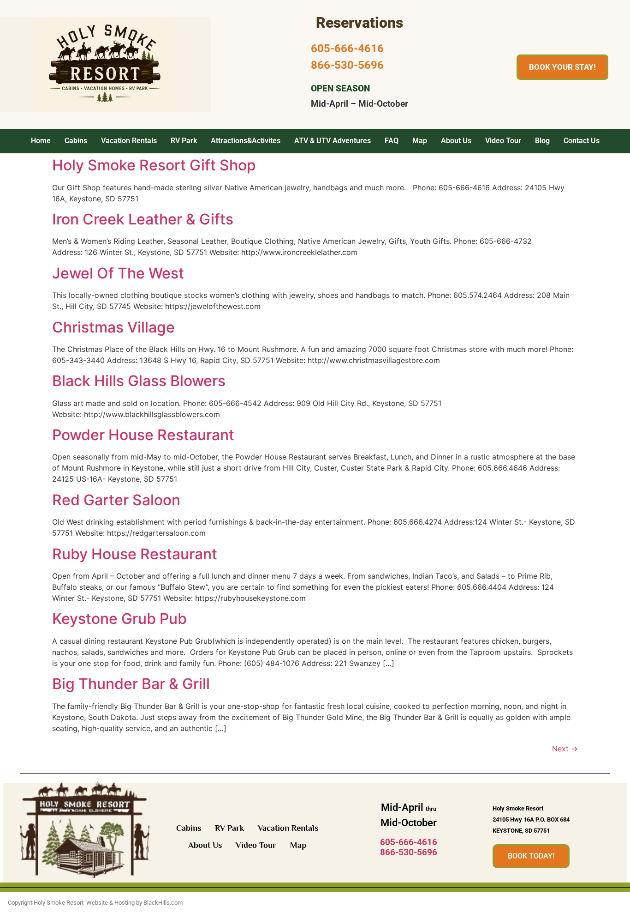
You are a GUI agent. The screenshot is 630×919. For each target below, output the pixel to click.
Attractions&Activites (245, 140)
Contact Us (582, 140)
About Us (456, 140)
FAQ (391, 140)
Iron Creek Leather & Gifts (142, 219)
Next (565, 748)
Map (419, 140)
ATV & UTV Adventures (332, 140)
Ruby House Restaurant (134, 554)
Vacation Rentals (129, 140)
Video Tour (503, 140)
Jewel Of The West (118, 273)
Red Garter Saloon (116, 500)
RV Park (184, 140)
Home (41, 140)
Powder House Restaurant (143, 435)
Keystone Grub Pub (119, 619)
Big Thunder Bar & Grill (131, 684)
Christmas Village (113, 327)
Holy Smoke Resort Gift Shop (154, 165)
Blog (542, 140)
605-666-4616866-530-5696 (408, 847)
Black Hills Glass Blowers (139, 381)
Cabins (76, 140)
